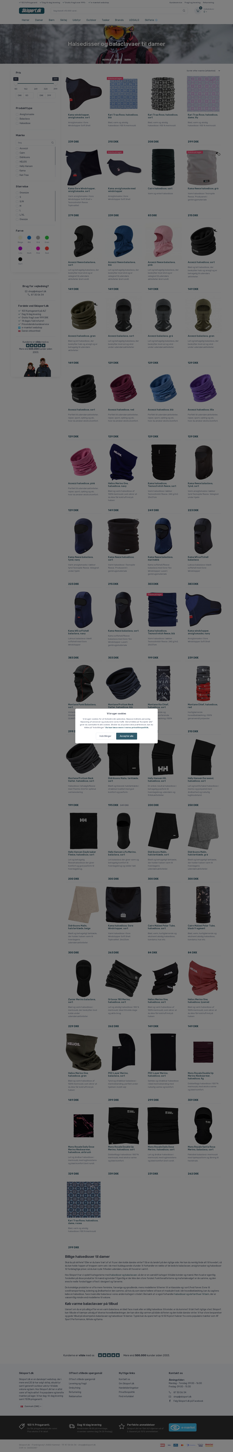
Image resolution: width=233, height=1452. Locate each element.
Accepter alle (126, 736)
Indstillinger (105, 736)
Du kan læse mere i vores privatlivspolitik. (127, 727)
